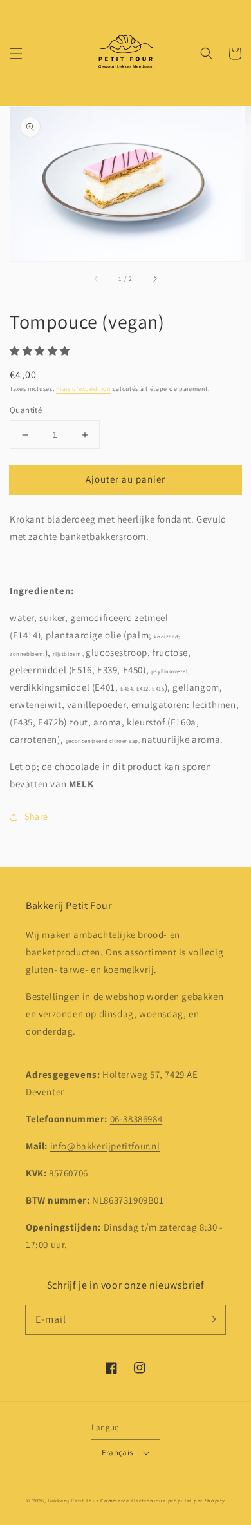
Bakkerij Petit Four (73, 1500)
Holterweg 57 (131, 1074)
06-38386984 (136, 1119)
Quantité (26, 410)
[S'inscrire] (211, 1319)
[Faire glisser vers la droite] (154, 279)
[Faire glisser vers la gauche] (96, 279)
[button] (16, 53)
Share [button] (36, 816)
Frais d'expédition (83, 389)
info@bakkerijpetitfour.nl (105, 1146)
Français (117, 1452)
